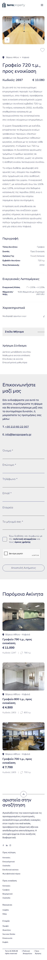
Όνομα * (8, 450)
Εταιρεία (8, 507)
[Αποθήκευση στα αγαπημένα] (42, 50)
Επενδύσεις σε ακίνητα (13, 359)
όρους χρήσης (23, 542)
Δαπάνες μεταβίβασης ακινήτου (17, 352)
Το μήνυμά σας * (13, 521)
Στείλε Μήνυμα (14, 332)
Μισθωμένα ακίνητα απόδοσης (16, 356)
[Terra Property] (14, 5)
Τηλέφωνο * (10, 479)
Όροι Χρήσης (38, 952)
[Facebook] (3, 845)
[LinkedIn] (7, 845)
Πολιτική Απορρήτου (27, 952)
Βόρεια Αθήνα (12, 58)
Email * (7, 493)
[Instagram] (10, 845)
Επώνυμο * (9, 465)
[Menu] (41, 5)
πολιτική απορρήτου (24, 539)
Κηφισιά (25, 58)
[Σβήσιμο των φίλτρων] (23, 794)
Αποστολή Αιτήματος (23, 568)
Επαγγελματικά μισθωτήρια (15, 363)
